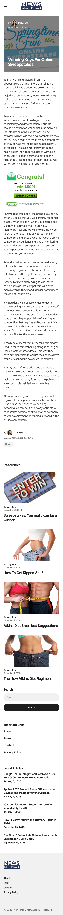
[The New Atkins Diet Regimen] (31, 651)
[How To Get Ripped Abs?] (31, 545)
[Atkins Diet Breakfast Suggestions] (31, 598)
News (8, 444)
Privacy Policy (13, 752)
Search (31, 707)
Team (7, 738)
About (8, 731)
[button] (5, 6)
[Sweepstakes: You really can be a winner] (31, 487)
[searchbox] (31, 697)
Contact (9, 745)
